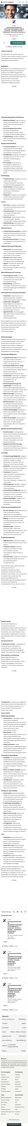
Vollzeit (14, 38)
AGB (16, 1109)
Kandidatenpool (5, 1081)
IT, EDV (9, 919)
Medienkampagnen (5, 1091)
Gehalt (16, 1089)
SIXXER (14, 25)
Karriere (3, 1107)
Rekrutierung (4, 1102)
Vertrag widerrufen (14, 1124)
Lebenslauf (17, 1081)
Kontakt (17, 1114)
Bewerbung (18, 1084)
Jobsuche (17, 1077)
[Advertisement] (14, 101)
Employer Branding (5, 1084)
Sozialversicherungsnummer (7, 1111)
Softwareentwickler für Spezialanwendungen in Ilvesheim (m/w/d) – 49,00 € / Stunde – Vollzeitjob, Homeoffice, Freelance (15, 959)
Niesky (24, 1023)
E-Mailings (3, 1089)
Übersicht (3, 1074)
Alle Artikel (3, 1114)
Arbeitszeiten (18, 1091)
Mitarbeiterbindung (5, 1109)
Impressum (17, 1111)
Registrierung (18, 1097)
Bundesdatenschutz (20, 1107)
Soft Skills (3, 1104)
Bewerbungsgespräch (6, 1097)
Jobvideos (3, 1086)
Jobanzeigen (4, 1079)
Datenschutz (18, 1104)
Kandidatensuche (5, 1077)
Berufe (16, 1079)
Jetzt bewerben (18, 43)
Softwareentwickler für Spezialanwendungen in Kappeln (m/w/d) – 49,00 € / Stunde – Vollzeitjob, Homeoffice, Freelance (15, 991)
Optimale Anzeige (5, 1100)
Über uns (17, 1100)
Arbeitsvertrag (18, 1086)
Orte (16, 1102)
